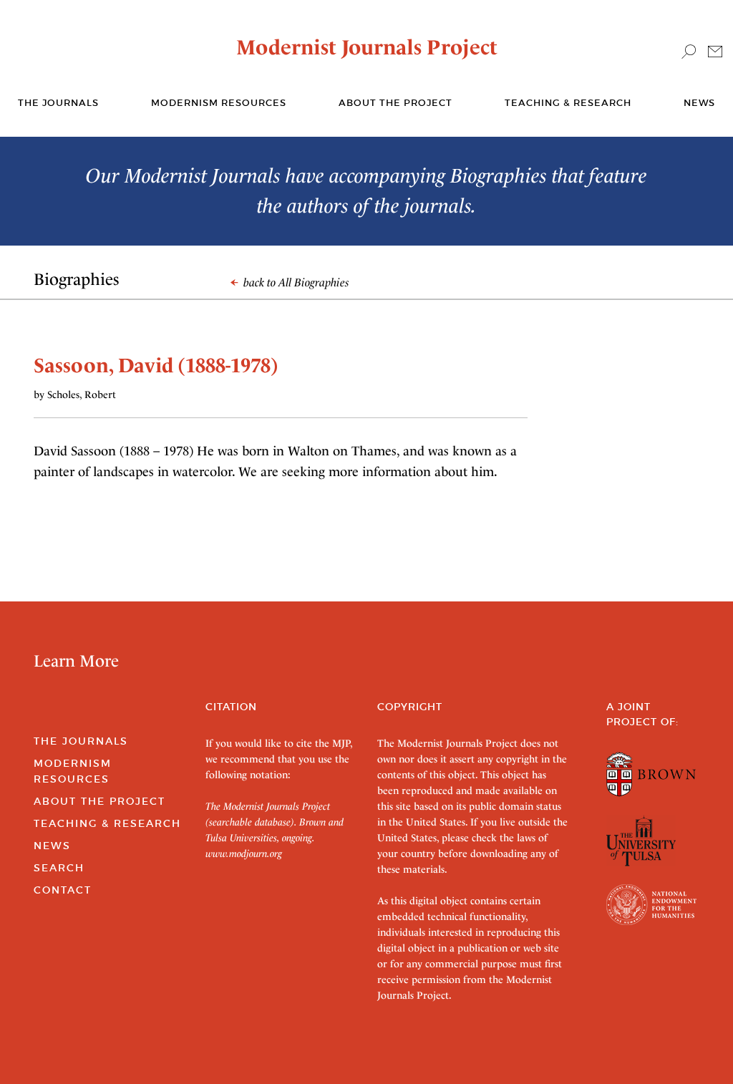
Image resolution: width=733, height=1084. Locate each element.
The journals (58, 103)
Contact (63, 890)
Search (59, 867)
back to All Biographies (295, 282)
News (699, 103)
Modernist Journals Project (366, 47)
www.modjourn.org (243, 853)
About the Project (395, 103)
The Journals (81, 741)
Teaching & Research (568, 103)
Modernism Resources (218, 103)
